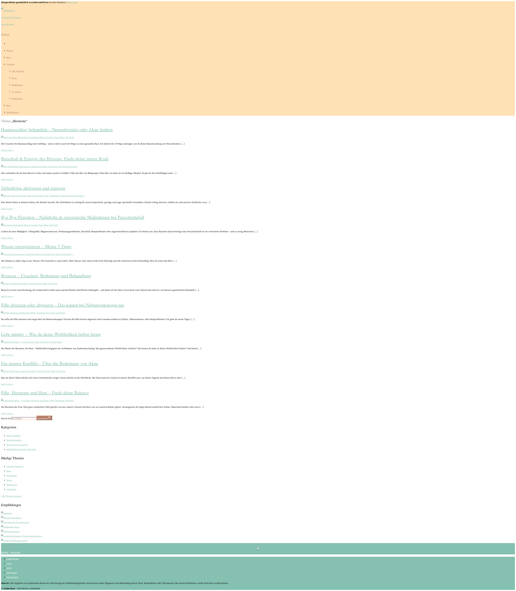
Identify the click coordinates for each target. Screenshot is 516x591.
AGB (8, 568)
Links (9, 563)
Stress (9, 480)
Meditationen (17, 84)
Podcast (9, 50)
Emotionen (11, 475)
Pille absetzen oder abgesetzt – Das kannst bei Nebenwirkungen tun (62, 305)
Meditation (11, 484)
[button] (5, 552)
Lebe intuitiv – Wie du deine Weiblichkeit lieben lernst (51, 334)
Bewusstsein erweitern (17, 445)
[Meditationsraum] (10, 531)
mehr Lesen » (7, 150)
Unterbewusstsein (14, 466)
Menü (5, 34)
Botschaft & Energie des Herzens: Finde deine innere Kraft (54, 158)
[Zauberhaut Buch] (10, 527)
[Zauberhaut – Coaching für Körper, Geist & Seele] (13, 17)
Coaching (10, 64)
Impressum (11, 572)
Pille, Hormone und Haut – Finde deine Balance (45, 392)
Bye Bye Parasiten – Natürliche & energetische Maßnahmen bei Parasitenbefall (72, 217)
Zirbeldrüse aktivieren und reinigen (33, 188)
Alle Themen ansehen (11, 496)
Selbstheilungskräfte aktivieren (21, 449)
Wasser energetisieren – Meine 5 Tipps (36, 246)
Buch (8, 57)
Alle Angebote (18, 71)
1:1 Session (16, 91)
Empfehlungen (12, 112)
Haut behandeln (14, 440)
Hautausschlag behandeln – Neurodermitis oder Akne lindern (57, 129)
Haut (8, 471)
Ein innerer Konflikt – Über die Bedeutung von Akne (49, 363)
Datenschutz (12, 577)
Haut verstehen (13, 435)
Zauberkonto (17, 98)
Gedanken (11, 489)
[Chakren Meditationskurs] (14, 540)
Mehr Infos (72, 2)
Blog (8, 105)
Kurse (14, 78)
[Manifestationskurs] (11, 518)
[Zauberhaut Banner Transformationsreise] (21, 536)
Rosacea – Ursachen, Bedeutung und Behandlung (46, 275)
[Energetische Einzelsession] (15, 522)
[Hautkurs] (6, 513)
